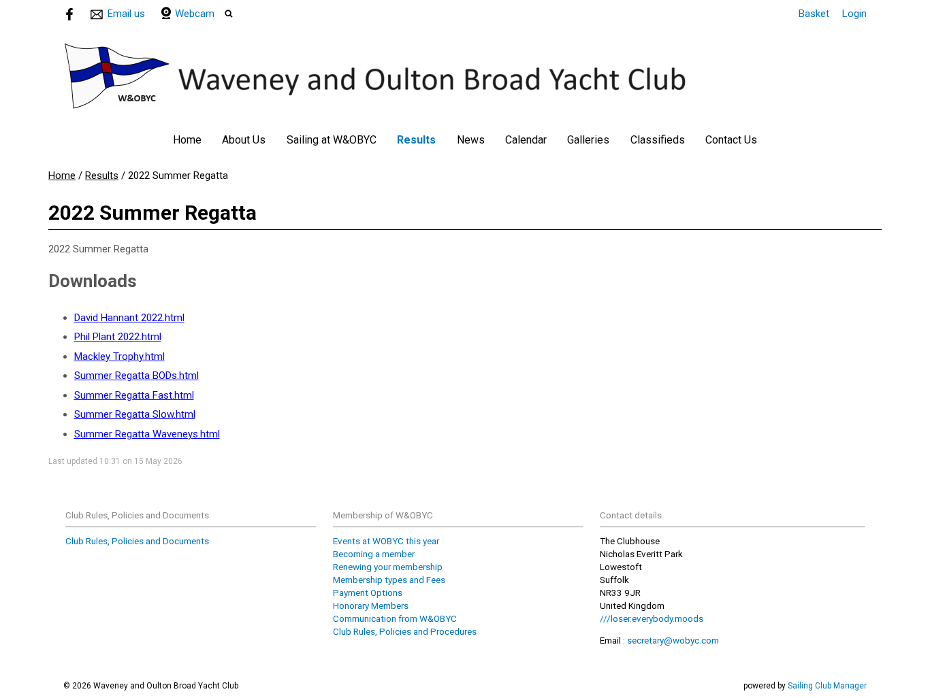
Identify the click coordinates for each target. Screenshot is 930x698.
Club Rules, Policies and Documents (137, 540)
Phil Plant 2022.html (117, 337)
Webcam (194, 13)
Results (416, 139)
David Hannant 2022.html (129, 318)
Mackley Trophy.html (119, 356)
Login (854, 13)
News (471, 139)
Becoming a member (374, 553)
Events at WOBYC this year (386, 540)
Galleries (588, 139)
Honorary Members (370, 605)
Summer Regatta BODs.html (136, 375)
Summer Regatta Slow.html (134, 414)
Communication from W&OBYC (395, 618)
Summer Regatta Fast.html (134, 395)
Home (187, 139)
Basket (814, 13)
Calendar (526, 139)
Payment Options (367, 592)
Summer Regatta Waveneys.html (147, 434)
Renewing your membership (388, 566)
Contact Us (731, 139)
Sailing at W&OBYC (331, 139)
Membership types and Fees (389, 579)
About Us (244, 139)
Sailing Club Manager (827, 686)
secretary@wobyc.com (673, 640)
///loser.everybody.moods (651, 618)
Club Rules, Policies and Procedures (405, 631)
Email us (126, 13)
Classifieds (657, 139)
